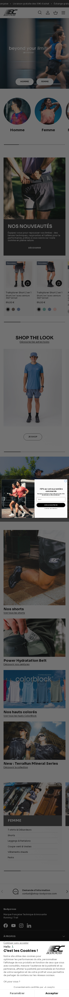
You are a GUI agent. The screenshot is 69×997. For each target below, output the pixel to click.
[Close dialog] (66, 481)
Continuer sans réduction (50, 508)
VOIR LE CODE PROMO (51, 505)
